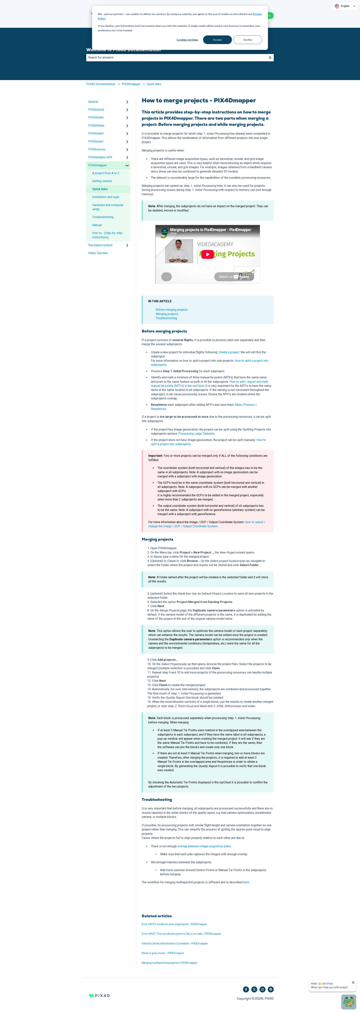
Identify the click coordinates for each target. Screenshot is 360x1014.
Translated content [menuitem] (100, 245)
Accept (217, 39)
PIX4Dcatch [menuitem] (96, 133)
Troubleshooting (166, 318)
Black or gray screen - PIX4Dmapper (163, 953)
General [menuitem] (93, 102)
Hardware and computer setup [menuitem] (107, 207)
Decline (247, 39)
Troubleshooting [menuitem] (102, 217)
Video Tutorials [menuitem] (98, 253)
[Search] (270, 57)
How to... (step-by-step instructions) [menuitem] (107, 235)
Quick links (154, 84)
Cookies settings (187, 39)
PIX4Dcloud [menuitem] (96, 109)
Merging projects (167, 314)
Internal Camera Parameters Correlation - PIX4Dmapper (175, 943)
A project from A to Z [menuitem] (105, 173)
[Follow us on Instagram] (263, 989)
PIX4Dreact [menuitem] (95, 141)
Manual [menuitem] (97, 225)
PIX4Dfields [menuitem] (96, 125)
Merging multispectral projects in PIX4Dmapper (169, 962)
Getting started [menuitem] (102, 181)
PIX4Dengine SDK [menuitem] (100, 157)
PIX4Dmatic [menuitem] (96, 117)
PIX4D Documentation (100, 84)
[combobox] (176, 57)
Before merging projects (172, 309)
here (246, 882)
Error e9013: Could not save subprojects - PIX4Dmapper (174, 924)
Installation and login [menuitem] (105, 197)
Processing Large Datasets (196, 433)
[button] (127, 102)
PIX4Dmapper (131, 84)
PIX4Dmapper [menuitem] (97, 165)
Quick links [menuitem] (100, 189)
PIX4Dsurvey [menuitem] (97, 149)
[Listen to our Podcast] (271, 989)
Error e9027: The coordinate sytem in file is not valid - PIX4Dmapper (181, 933)
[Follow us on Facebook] (246, 989)
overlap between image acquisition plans (204, 846)
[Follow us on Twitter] (254, 989)
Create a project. (229, 352)
